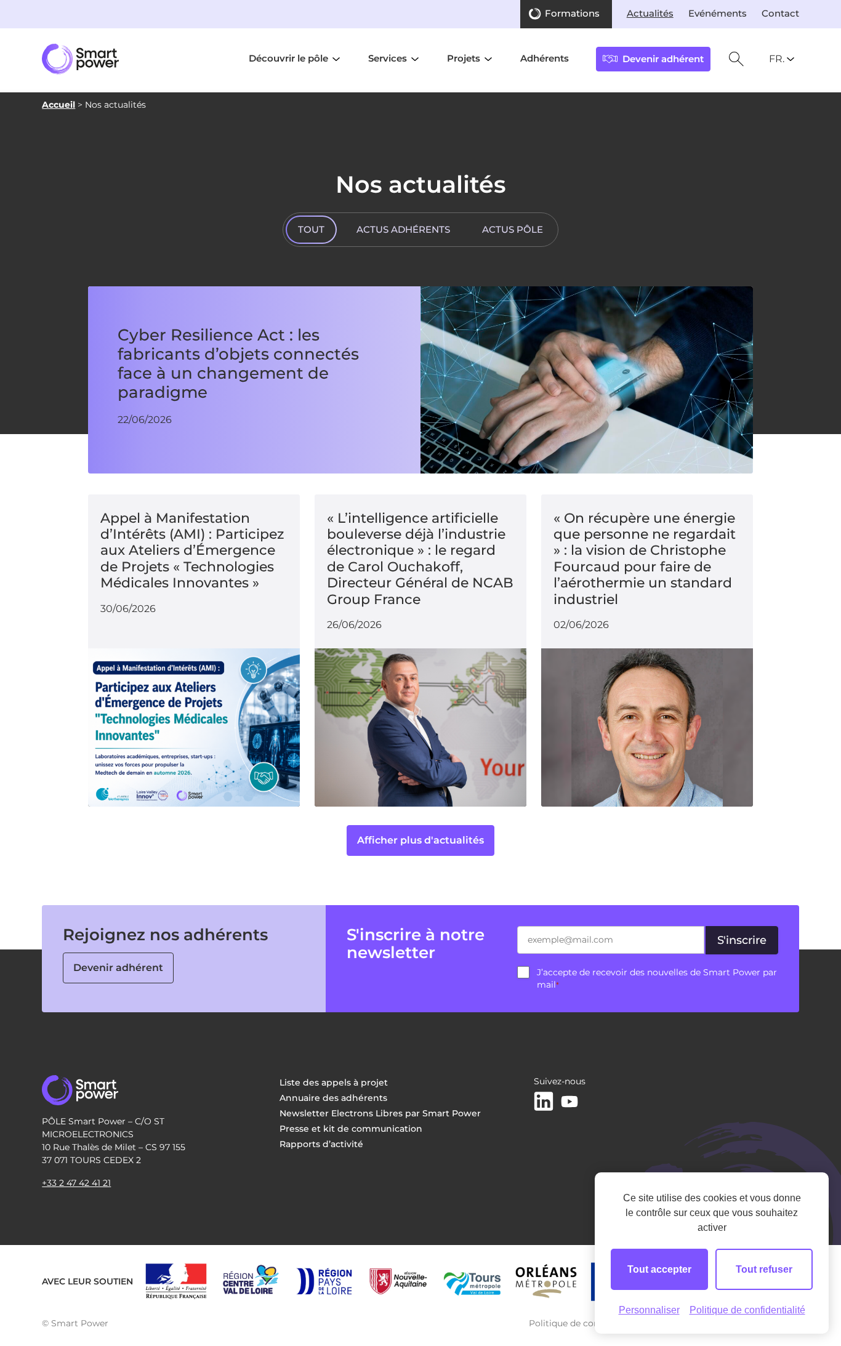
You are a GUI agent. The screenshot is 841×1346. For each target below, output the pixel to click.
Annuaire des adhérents (333, 1097)
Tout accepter (659, 1269)
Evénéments (717, 13)
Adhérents (544, 58)
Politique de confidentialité (587, 1323)
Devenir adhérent (118, 967)
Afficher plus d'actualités (420, 840)
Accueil (58, 104)
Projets (463, 58)
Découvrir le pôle (288, 58)
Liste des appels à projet (334, 1082)
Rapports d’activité (321, 1144)
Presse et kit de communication (351, 1128)
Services (387, 58)
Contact (780, 13)
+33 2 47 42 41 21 (76, 1182)
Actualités (650, 13)
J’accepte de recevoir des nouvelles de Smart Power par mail (657, 978)
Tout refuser (764, 1269)
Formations (572, 13)
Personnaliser (649, 1310)
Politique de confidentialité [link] (747, 1310)
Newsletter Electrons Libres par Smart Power (380, 1113)
